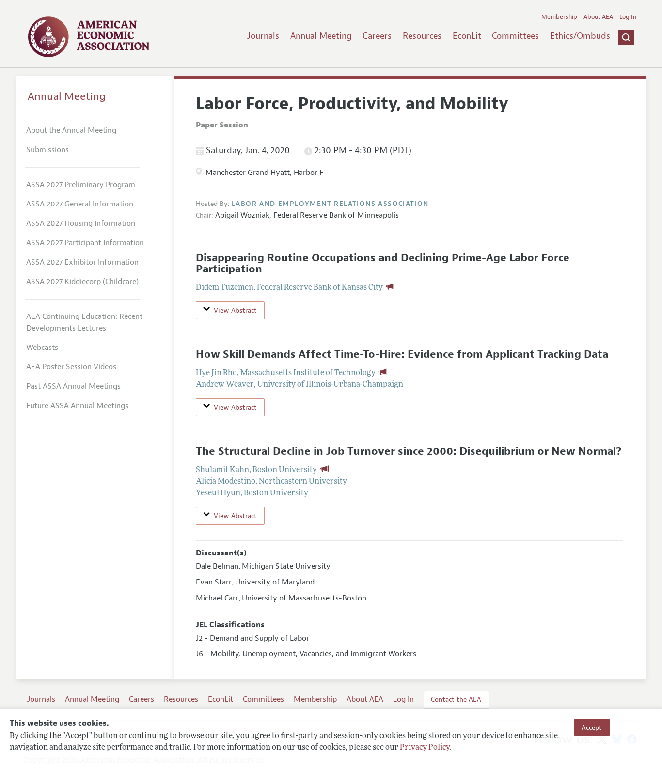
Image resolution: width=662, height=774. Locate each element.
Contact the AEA (456, 699)
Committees (515, 36)
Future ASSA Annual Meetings (77, 406)
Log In (627, 17)
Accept (592, 727)
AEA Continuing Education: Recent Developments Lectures (84, 322)
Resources (422, 36)
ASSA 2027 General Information (79, 204)
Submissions (47, 150)
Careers (377, 36)
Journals (263, 36)
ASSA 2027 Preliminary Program (80, 185)
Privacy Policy (424, 748)
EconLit (467, 36)
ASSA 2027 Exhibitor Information (82, 262)
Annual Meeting (321, 36)
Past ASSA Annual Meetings (73, 386)
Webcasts (42, 347)
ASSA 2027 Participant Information (85, 243)
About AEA (598, 17)
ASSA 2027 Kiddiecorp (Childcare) (82, 281)
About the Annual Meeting (71, 130)
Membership (559, 17)
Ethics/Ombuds (580, 36)
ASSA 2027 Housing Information (80, 223)
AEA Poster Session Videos (71, 367)
